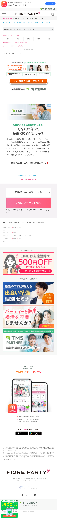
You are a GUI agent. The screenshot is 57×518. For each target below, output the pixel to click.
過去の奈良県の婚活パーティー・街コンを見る (28, 175)
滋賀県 (30, 235)
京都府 (20, 235)
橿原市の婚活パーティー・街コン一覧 (42, 22)
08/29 (28, 39)
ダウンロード (50, 3)
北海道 (14, 227)
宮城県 (20, 227)
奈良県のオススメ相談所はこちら (28, 163)
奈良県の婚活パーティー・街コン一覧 (24, 22)
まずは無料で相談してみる (26, 81)
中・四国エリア (6, 238)
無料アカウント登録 (28, 203)
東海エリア (5, 232)
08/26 (18, 39)
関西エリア (5, 235)
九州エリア (5, 241)
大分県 (20, 240)
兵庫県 (25, 235)
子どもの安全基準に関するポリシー (24, 480)
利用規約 (20, 478)
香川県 (20, 238)
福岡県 (14, 240)
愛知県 (14, 232)
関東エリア (5, 230)
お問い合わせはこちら (28, 192)
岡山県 (14, 238)
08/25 (8, 39)
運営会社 (13, 478)
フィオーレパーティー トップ (9, 22)
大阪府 (14, 235)
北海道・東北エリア (7, 227)
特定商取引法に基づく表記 (29, 478)
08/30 (38, 39)
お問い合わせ (37, 480)
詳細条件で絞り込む (29, 49)
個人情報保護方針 (40, 478)
